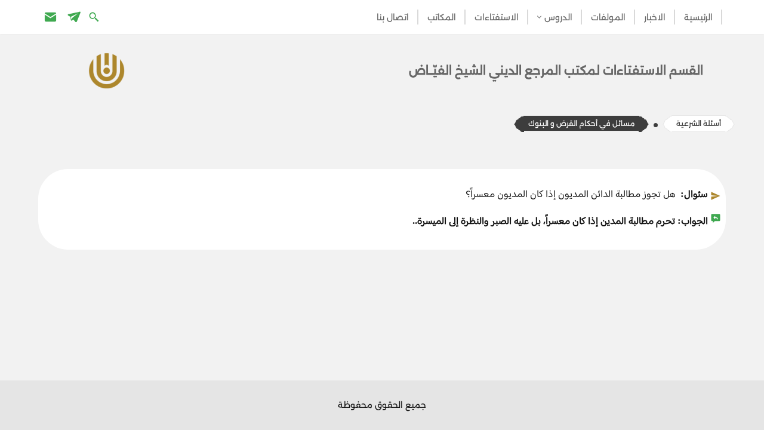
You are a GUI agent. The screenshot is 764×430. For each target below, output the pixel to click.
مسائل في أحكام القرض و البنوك (581, 123)
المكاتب (441, 17)
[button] (539, 17)
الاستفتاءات (497, 17)
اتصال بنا (393, 17)
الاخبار (655, 17)
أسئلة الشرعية (698, 123)
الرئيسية (698, 17)
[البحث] (95, 16)
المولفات (608, 17)
